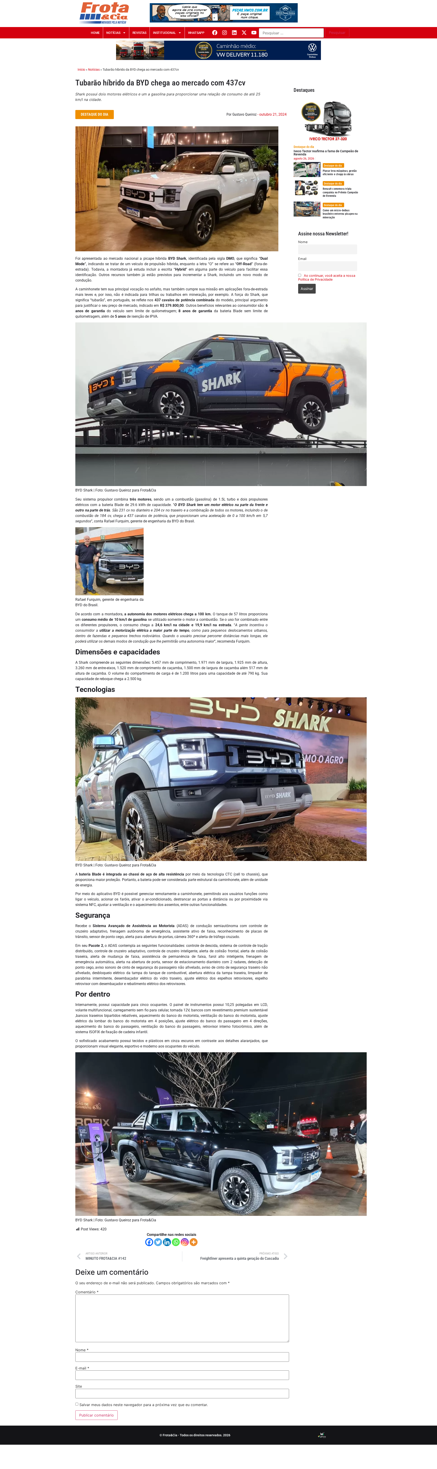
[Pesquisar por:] (291, 33)
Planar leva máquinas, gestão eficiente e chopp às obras (340, 172)
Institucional (164, 33)
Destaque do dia (304, 147)
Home (95, 33)
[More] (194, 1242)
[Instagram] (224, 32)
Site (78, 1386)
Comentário (87, 1292)
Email (302, 259)
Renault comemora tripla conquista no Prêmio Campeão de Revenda (340, 192)
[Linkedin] (234, 32)
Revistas (139, 33)
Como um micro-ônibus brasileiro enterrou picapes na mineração (340, 214)
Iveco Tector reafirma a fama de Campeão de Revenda (326, 152)
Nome (82, 1350)
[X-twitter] (244, 32)
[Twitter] (158, 1242)
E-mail (82, 1368)
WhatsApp (196, 33)
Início (81, 69)
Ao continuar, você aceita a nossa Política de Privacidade (326, 277)
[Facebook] (215, 32)
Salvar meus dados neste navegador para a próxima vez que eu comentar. (143, 1405)
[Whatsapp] (176, 1242)
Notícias (113, 33)
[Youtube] (254, 32)
